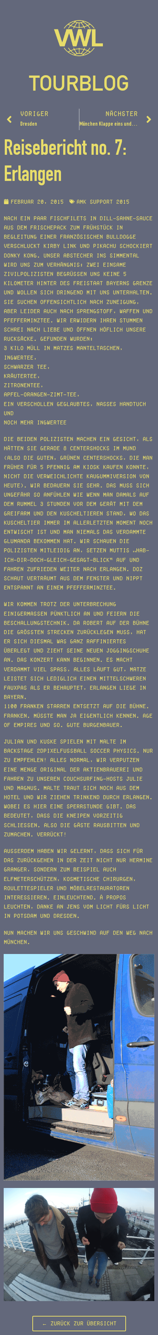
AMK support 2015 (102, 202)
